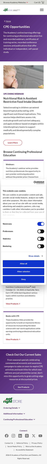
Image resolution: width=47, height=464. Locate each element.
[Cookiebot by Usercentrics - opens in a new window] (33, 182)
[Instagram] (13, 436)
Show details (34, 256)
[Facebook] (6, 436)
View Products (12, 304)
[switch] (40, 231)
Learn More (13, 142)
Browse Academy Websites (14, 2)
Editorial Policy (22, 443)
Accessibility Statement (24, 450)
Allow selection (23, 272)
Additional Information (13, 413)
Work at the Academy (34, 446)
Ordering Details (10, 408)
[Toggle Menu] (42, 10)
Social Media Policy (14, 446)
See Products (23, 387)
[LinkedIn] (20, 436)
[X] (33, 436)
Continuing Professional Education (18, 419)
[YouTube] (40, 436)
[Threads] (26, 436)
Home (8, 21)
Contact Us (9, 443)
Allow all (23, 264)
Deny (23, 279)
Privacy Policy (37, 443)
